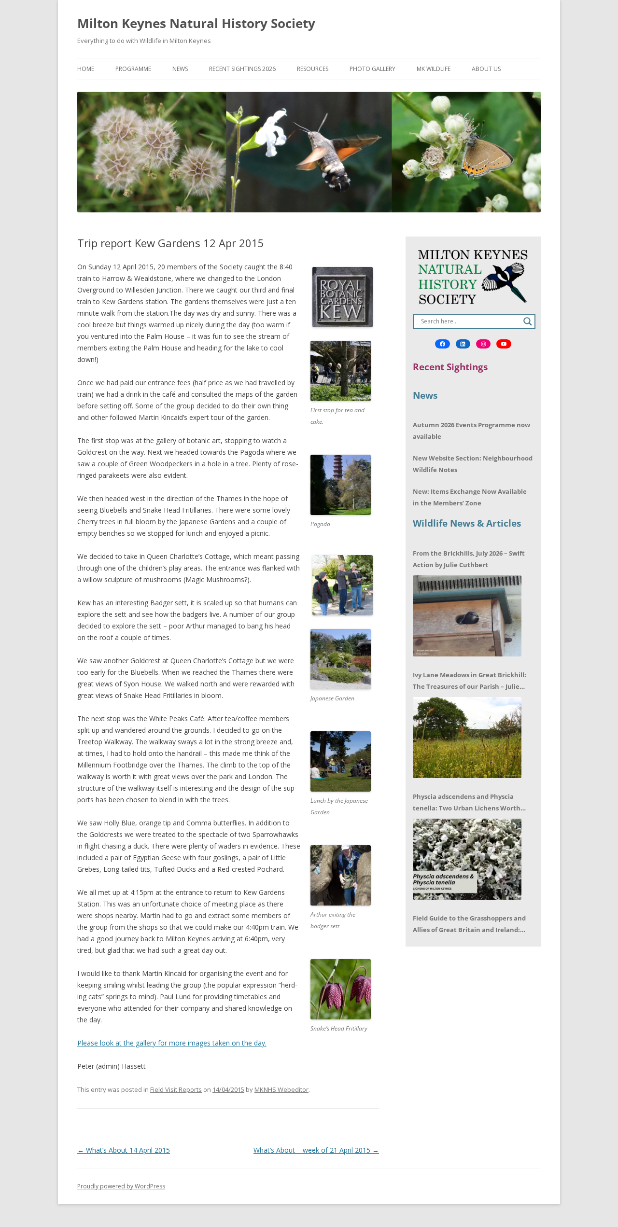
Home (85, 69)
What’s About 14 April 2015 (123, 1150)
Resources (312, 69)
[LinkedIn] (463, 344)
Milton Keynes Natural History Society (196, 23)
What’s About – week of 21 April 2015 (316, 1150)
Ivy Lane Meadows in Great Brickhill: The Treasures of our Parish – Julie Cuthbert (469, 681)
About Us (486, 69)
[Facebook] (442, 344)
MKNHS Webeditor (281, 1089)
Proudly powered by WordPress (121, 1186)
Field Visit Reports (176, 1089)
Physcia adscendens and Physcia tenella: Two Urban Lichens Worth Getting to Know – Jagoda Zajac (466, 803)
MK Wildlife (433, 69)
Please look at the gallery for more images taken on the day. (172, 1042)
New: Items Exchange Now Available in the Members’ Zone (470, 497)
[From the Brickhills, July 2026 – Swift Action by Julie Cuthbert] (467, 615)
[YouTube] (503, 344)
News (180, 69)
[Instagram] (483, 344)
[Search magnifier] (527, 321)
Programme (133, 69)
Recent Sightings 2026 (242, 69)
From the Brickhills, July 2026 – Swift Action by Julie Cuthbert (469, 559)
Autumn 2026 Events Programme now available (471, 430)
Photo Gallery (372, 69)
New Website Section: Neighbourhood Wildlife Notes (473, 464)
